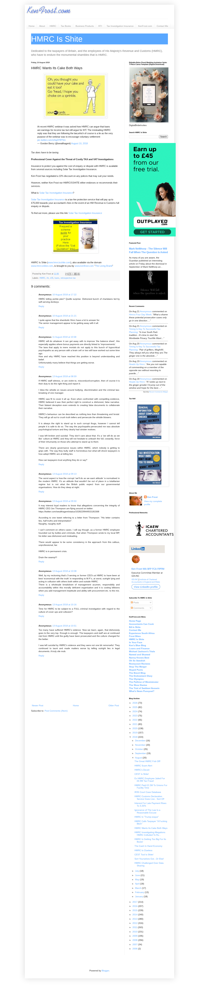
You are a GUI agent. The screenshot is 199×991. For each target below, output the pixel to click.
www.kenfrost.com (84, 265)
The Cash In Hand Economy (148, 846)
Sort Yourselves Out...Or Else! (149, 859)
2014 (135, 914)
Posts (136, 602)
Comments (138, 608)
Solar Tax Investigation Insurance (56, 192)
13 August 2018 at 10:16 (64, 604)
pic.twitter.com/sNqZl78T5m (51, 140)
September (141, 753)
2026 (135, 703)
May (137, 879)
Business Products (85, 26)
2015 (135, 910)
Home (32, 26)
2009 (135, 936)
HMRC (53, 26)
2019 (135, 732)
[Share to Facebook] (75, 274)
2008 (135, 940)
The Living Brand (103, 265)
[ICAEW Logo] (154, 541)
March (138, 888)
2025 (135, 707)
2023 (135, 715)
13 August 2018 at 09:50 (64, 501)
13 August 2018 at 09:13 (64, 474)
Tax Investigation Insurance (120, 26)
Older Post (114, 705)
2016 (135, 906)
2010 (135, 931)
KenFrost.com (145, 26)
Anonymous (146, 311)
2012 (135, 923)
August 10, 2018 (79, 143)
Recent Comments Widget (158, 392)
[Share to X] (72, 274)
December (140, 740)
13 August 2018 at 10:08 (64, 571)
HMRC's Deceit (141, 770)
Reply (41, 306)
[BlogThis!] (69, 274)
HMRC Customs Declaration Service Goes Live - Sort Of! (149, 797)
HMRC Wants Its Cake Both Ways (150, 828)
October (139, 749)
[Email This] (66, 274)
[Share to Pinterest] (78, 274)
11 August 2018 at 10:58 (64, 337)
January (139, 896)
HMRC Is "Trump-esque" (146, 817)
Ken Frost (152, 497)
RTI (100, 26)
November (140, 745)
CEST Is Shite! (141, 774)
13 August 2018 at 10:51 (64, 625)
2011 (135, 927)
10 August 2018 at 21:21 (64, 315)
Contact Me (162, 26)
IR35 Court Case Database (147, 792)
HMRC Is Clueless (143, 850)
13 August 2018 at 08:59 (64, 376)
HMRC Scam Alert (143, 765)
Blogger (105, 970)
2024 (135, 711)
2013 (135, 919)
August (139, 757)
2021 (135, 724)
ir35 (51, 278)
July (137, 871)
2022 (135, 720)
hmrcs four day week (140, 314)
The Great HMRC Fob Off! (147, 761)
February (140, 892)
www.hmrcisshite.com (59, 262)
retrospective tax (68, 278)
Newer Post (37, 705)
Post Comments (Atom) (56, 711)
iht (48, 278)
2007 (135, 944)
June (138, 875)
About (42, 26)
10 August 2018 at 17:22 (64, 294)
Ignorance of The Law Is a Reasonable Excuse (147, 811)
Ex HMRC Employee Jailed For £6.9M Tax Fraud (149, 779)
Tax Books (66, 26)
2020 (135, 728)
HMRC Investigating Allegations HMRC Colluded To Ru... (149, 833)
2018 (135, 737)
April (137, 883)
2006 (135, 948)
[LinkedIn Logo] (147, 590)
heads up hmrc (137, 364)
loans (57, 278)
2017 (135, 902)
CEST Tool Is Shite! (143, 854)
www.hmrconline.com (42, 265)
